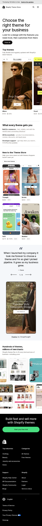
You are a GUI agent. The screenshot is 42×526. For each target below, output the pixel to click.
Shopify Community (9, 485)
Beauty (4, 457)
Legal (23, 485)
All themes (25, 454)
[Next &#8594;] (28, 274)
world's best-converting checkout (13, 131)
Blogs (4, 489)
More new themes (9, 161)
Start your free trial (21, 429)
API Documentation (9, 481)
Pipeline (14, 337)
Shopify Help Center (9, 478)
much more (22, 137)
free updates (13, 143)
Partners (25, 481)
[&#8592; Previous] (14, 274)
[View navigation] (38, 7)
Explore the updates (27, 2)
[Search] (33, 7)
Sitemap (5, 520)
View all (7, 42)
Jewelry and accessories (11, 461)
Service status (27, 489)
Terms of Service (8, 505)
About (24, 478)
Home (4, 465)
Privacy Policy (7, 510)
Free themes (26, 457)
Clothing (5, 454)
